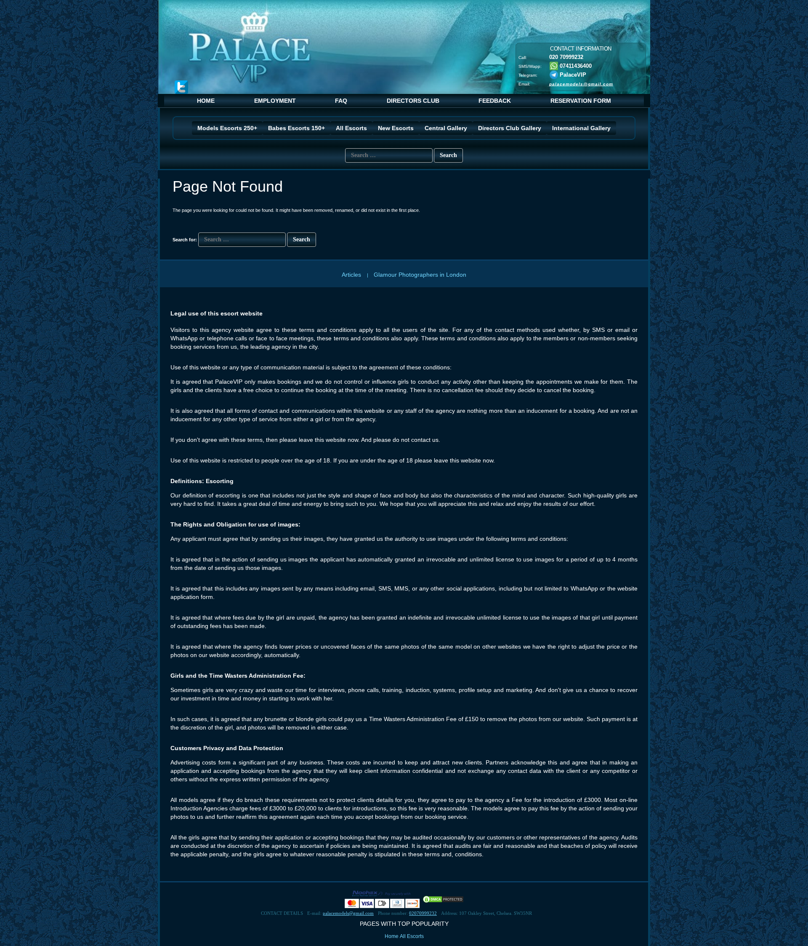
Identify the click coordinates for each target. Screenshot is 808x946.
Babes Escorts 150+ (296, 128)
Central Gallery (446, 128)
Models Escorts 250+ (227, 128)
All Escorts (351, 128)
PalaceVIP (573, 74)
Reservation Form (580, 100)
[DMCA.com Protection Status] (443, 898)
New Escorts (396, 128)
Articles (352, 274)
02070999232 (423, 913)
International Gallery (581, 128)
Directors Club (413, 100)
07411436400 (575, 65)
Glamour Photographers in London (420, 274)
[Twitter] (181, 87)
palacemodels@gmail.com (581, 83)
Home (206, 100)
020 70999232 (566, 56)
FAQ (341, 100)
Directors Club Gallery (509, 128)
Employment (275, 100)
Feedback (494, 100)
